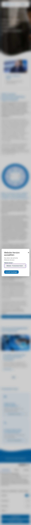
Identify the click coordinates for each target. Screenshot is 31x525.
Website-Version (8, 262)
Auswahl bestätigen (11, 272)
